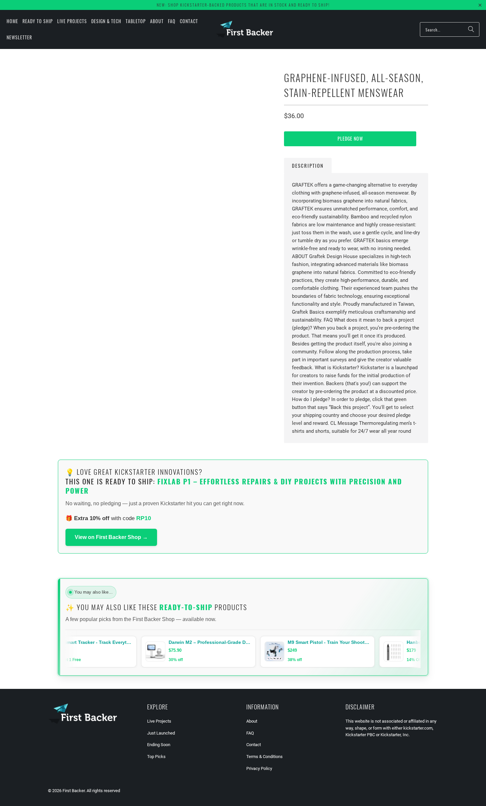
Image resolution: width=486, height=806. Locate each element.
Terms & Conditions (264, 756)
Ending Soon (158, 744)
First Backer (73, 790)
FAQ (250, 733)
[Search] (471, 29)
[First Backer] (244, 29)
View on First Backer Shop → (111, 537)
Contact (253, 744)
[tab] (308, 165)
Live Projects (159, 721)
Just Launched (161, 733)
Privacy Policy (259, 768)
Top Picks (156, 756)
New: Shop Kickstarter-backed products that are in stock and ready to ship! (243, 5)
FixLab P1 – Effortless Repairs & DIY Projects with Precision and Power (233, 486)
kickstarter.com (417, 728)
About (251, 721)
